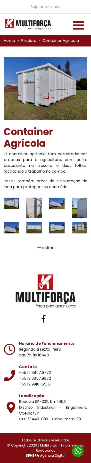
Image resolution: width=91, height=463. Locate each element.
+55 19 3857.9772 (35, 372)
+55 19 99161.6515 (34, 384)
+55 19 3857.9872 (35, 378)
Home (9, 40)
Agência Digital (45, 455)
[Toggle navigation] (78, 24)
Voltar (47, 248)
